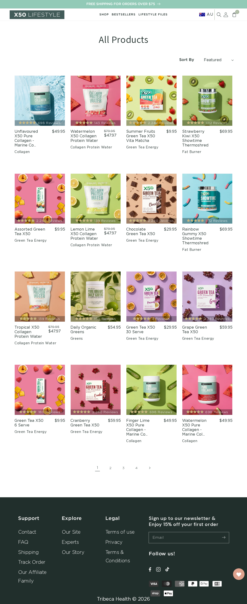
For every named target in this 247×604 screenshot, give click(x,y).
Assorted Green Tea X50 (29, 231)
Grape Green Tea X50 (194, 329)
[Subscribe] (223, 537)
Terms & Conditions (117, 556)
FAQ (23, 541)
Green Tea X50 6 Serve (28, 423)
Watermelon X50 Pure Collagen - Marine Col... (194, 427)
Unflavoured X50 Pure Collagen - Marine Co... (26, 138)
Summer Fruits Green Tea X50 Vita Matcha (140, 136)
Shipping (28, 552)
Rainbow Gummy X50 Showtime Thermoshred (195, 236)
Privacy (114, 541)
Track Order (31, 561)
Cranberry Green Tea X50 (84, 423)
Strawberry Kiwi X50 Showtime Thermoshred (195, 138)
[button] (219, 14)
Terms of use (120, 531)
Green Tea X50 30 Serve (140, 329)
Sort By (186, 60)
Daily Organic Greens (83, 329)
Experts (70, 541)
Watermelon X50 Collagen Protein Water (84, 136)
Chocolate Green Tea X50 (140, 231)
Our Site (71, 531)
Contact (27, 531)
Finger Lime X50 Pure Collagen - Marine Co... (138, 427)
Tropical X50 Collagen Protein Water (28, 332)
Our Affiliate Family (32, 576)
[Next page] (149, 468)
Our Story (73, 552)
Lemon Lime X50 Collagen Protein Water (84, 233)
